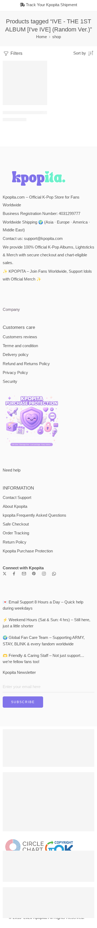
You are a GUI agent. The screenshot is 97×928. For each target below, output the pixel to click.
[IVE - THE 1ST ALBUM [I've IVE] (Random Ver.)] (25, 83)
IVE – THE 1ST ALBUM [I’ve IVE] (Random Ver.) (45, 112)
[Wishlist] (42, 66)
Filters (15, 53)
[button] (39, 104)
